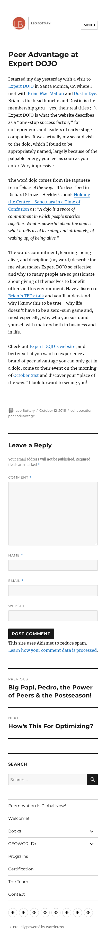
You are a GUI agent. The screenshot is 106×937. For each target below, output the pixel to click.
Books (14, 831)
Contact (16, 894)
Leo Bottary (25, 410)
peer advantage (21, 416)
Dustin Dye (85, 93)
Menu (89, 25)
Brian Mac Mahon (46, 93)
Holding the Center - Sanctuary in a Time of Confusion (49, 202)
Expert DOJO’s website (52, 346)
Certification (21, 869)
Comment (20, 477)
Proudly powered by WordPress (38, 927)
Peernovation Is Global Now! (37, 805)
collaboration (81, 410)
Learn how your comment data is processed (52, 650)
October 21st (26, 375)
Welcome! (18, 818)
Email (16, 580)
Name (15, 555)
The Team (18, 881)
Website (17, 606)
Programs (18, 856)
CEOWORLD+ (22, 843)
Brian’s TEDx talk (26, 295)
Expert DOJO (21, 86)
